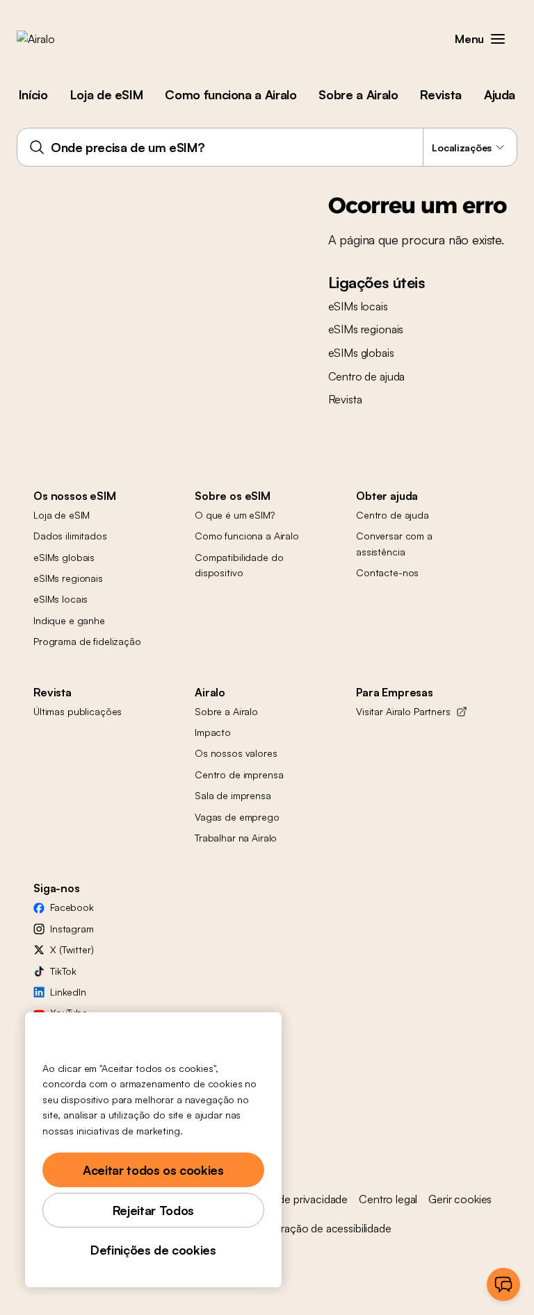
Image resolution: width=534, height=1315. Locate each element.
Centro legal (388, 1199)
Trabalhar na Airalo (236, 838)
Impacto (213, 732)
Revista (440, 94)
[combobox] (267, 147)
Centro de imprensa (239, 774)
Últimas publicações (77, 711)
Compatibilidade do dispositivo (239, 564)
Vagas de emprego (237, 817)
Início (33, 94)
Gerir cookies (460, 1199)
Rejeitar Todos (153, 1210)
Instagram (72, 929)
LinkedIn (68, 992)
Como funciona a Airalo (230, 94)
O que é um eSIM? (235, 515)
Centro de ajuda (366, 376)
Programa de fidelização (87, 641)
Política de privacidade (294, 1199)
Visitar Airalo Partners (403, 711)
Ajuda (499, 94)
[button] (498, 39)
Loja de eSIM (106, 94)
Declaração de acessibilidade (322, 1228)
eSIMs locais (358, 306)
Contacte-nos (387, 572)
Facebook (72, 907)
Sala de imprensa (233, 795)
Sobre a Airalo (358, 94)
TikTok (63, 971)
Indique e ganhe (69, 620)
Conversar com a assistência (394, 543)
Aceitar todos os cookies (153, 1170)
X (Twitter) (71, 949)
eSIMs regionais (366, 329)
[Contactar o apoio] (503, 1284)
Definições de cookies (153, 1249)
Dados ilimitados (70, 536)
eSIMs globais (361, 353)
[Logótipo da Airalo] (58, 39)
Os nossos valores (236, 753)
